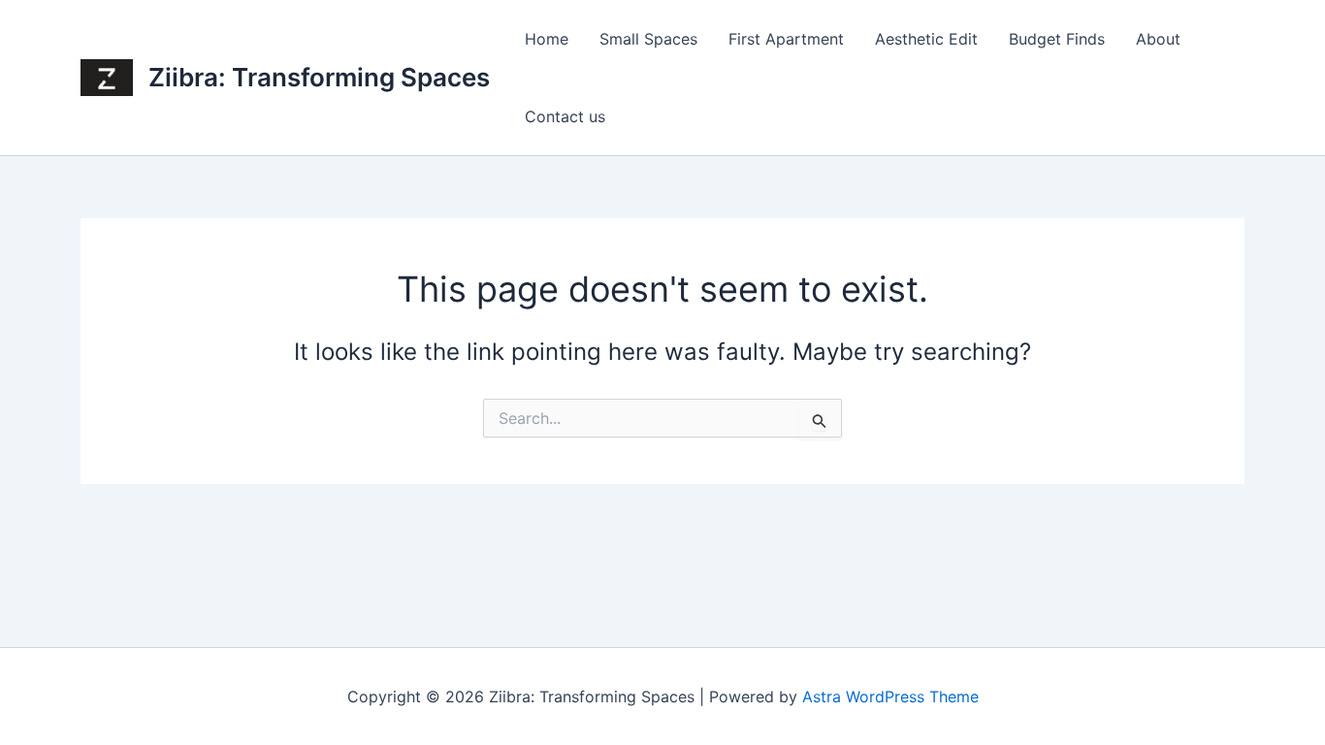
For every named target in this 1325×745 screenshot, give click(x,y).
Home (546, 39)
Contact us (565, 116)
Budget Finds (1057, 39)
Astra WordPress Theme (890, 696)
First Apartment (786, 39)
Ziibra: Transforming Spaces (319, 77)
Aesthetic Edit (926, 39)
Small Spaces (648, 39)
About (1158, 39)
